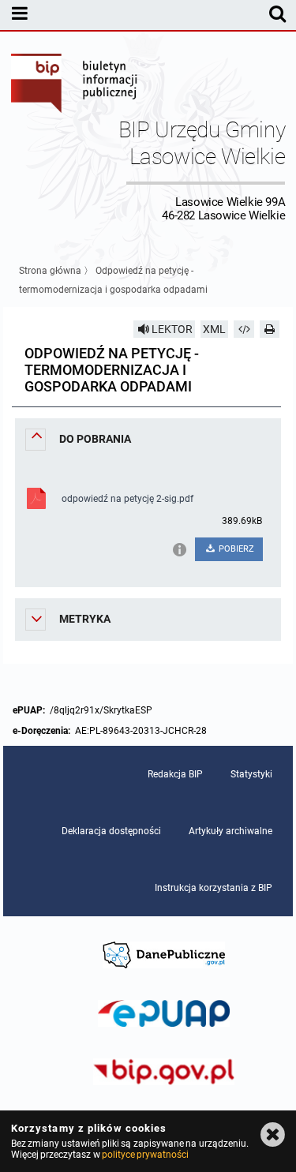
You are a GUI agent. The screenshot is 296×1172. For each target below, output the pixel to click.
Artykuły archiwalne (230, 831)
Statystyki (251, 774)
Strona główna (50, 270)
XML (214, 329)
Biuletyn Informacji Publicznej (75, 85)
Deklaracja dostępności (111, 831)
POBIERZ (235, 549)
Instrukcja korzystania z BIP (213, 887)
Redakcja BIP (175, 774)
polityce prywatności (145, 1154)
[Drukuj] (270, 329)
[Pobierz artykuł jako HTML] (244, 329)
